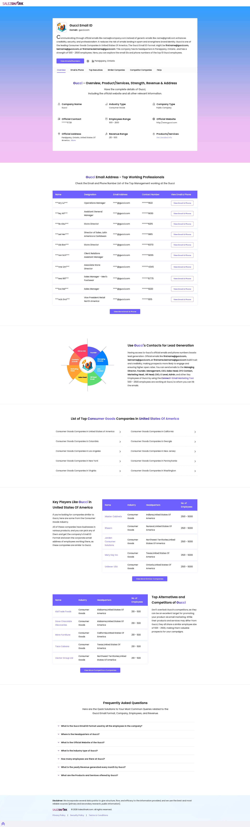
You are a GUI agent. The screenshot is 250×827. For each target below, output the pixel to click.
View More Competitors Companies (100, 670)
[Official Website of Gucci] (88, 61)
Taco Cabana (62, 646)
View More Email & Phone (125, 311)
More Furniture (62, 634)
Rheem (108, 528)
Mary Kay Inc (111, 554)
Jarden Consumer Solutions (110, 541)
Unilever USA (111, 566)
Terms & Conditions (98, 815)
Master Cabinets (113, 516)
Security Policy (77, 815)
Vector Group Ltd (64, 657)
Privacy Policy (59, 815)
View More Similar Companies (149, 579)
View (182, 203)
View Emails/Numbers (70, 61)
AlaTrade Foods (63, 611)
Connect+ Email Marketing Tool (177, 378)
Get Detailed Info (164, 137)
